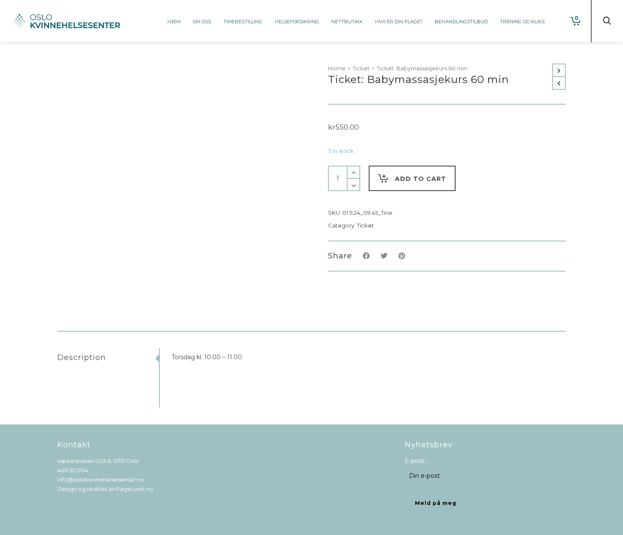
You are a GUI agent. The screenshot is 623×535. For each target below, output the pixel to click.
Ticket (361, 68)
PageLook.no (134, 488)
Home (336, 68)
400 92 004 (72, 470)
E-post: (415, 461)
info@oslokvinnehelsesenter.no (100, 479)
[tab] (108, 357)
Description (81, 357)
